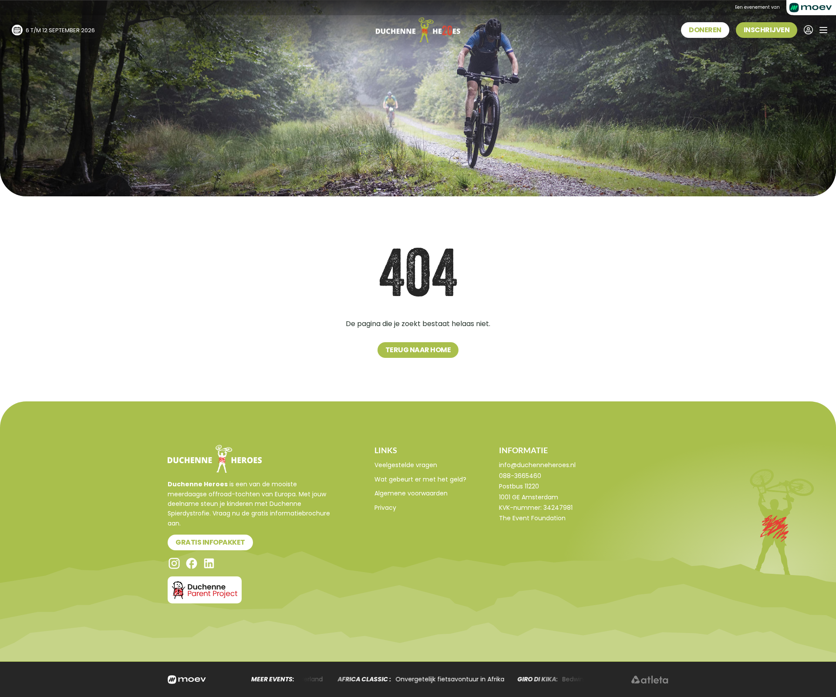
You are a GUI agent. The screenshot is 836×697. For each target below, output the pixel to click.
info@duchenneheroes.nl (537, 465)
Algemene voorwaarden (411, 493)
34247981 (558, 507)
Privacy (385, 507)
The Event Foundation (532, 518)
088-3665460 (520, 475)
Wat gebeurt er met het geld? (420, 479)
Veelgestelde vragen (405, 465)
